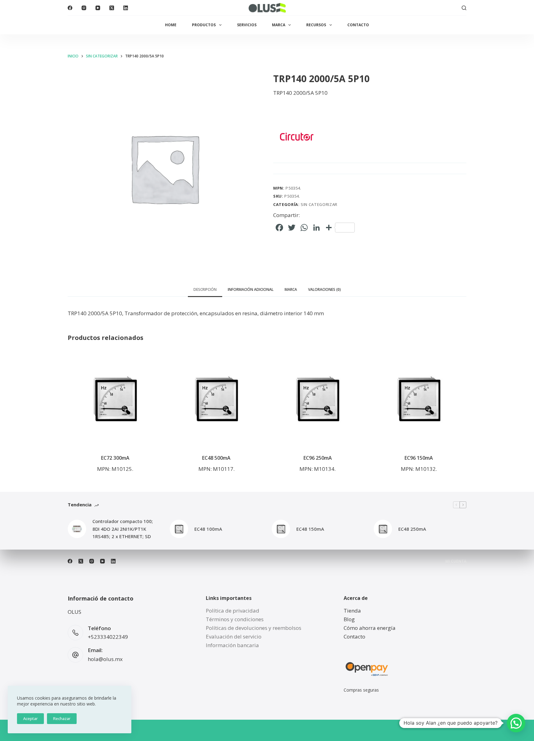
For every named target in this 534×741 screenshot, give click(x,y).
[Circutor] (296, 136)
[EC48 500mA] (216, 399)
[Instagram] (84, 8)
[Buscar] (464, 8)
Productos (204, 24)
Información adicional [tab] (250, 289)
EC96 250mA (317, 457)
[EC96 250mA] (317, 399)
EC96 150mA (419, 457)
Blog (349, 619)
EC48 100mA (208, 529)
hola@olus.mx (105, 659)
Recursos (316, 24)
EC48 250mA (412, 529)
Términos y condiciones (235, 619)
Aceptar (30, 718)
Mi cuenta (455, 561)
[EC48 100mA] (179, 529)
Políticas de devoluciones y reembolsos (253, 627)
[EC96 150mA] (419, 399)
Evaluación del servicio (233, 636)
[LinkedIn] (125, 8)
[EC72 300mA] (115, 399)
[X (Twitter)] (111, 8)
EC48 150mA (310, 529)
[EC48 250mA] (383, 529)
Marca (278, 24)
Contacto (358, 24)
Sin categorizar (319, 204)
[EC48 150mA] (281, 529)
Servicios (246, 24)
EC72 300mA (115, 457)
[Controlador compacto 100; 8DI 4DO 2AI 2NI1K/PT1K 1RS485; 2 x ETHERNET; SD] (77, 529)
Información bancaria (232, 645)
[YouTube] (97, 8)
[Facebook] (70, 8)
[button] (516, 723)
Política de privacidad (232, 610)
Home (170, 24)
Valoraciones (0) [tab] (324, 289)
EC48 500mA (216, 457)
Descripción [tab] (205, 289)
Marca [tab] (291, 289)
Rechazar (61, 718)
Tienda (352, 610)
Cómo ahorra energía (370, 627)
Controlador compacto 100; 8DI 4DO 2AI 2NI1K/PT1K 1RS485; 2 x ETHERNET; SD (122, 529)
